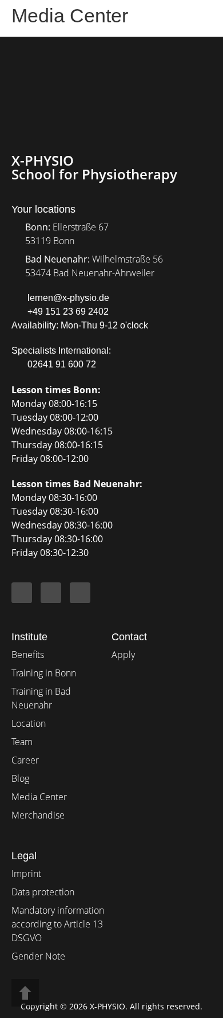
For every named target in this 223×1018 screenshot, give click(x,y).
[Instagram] (51, 592)
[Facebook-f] (21, 592)
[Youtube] (80, 592)
